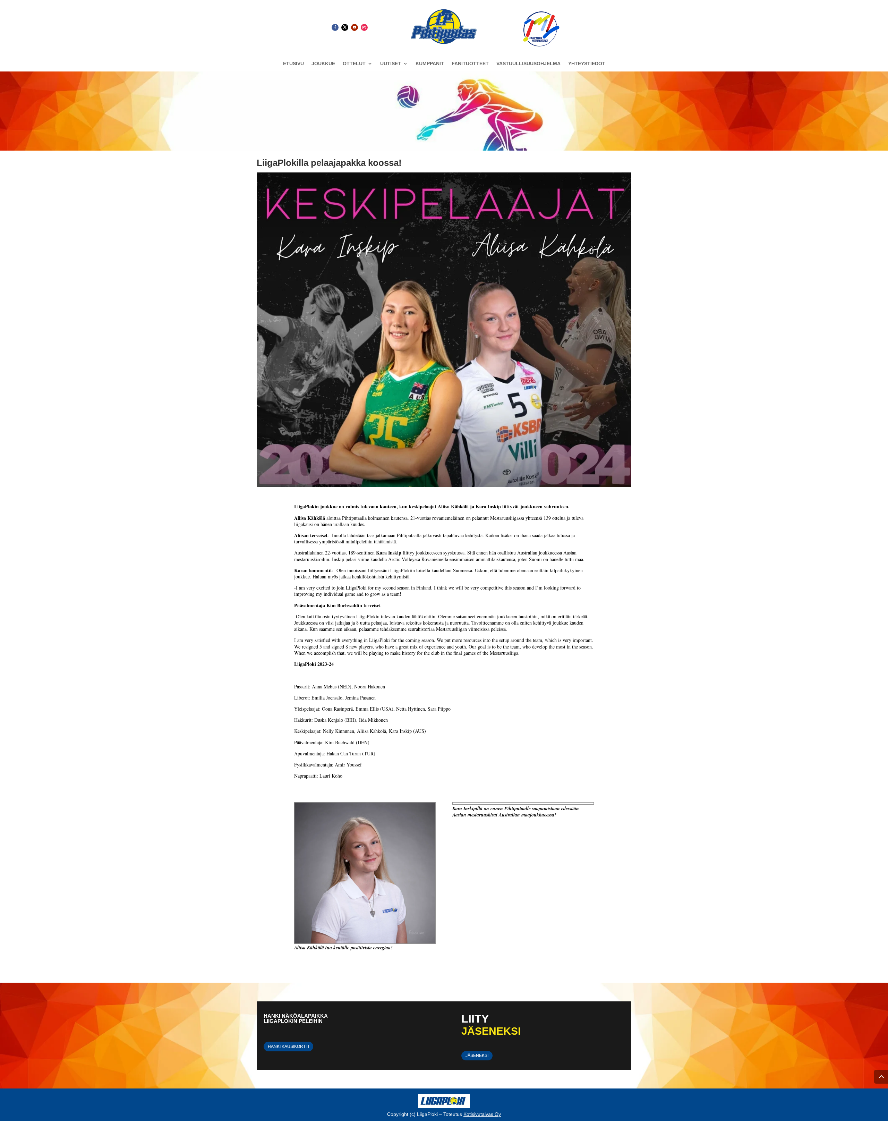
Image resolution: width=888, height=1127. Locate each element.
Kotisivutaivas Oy (482, 1114)
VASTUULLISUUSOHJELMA (528, 63)
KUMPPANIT (430, 63)
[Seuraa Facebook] (335, 27)
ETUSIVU (293, 63)
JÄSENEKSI (477, 1055)
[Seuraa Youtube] (354, 27)
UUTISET (390, 63)
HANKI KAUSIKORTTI (288, 1046)
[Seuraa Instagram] (364, 27)
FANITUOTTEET (470, 63)
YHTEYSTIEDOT (586, 63)
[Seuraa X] (344, 27)
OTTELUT (354, 63)
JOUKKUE (323, 63)
